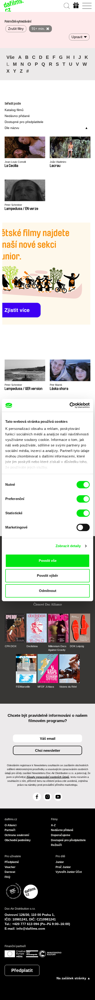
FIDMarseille (23, 686)
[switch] (83, 499)
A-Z (53, 825)
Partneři (10, 830)
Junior (60, 862)
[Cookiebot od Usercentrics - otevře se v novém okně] (69, 405)
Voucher (10, 867)
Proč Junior (63, 867)
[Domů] (13, 5)
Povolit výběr (47, 575)
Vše (10, 57)
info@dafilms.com (30, 928)
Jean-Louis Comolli (15, 161)
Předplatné (12, 862)
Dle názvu (12, 128)
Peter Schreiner (13, 204)
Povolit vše (47, 561)
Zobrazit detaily (68, 546)
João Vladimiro (58, 161)
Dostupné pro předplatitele (24, 122)
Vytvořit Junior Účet (69, 872)
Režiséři (56, 845)
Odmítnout (47, 591)
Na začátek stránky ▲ (73, 978)
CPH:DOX (10, 646)
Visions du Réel (68, 686)
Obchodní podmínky (18, 840)
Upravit (76, 37)
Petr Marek (56, 384)
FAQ (7, 877)
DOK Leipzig (77, 646)
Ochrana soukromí (17, 835)
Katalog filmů (14, 110)
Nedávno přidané (17, 116)
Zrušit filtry (16, 29)
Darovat (10, 872)
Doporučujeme (60, 835)
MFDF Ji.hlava (46, 686)
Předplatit (22, 970)
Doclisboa (32, 646)
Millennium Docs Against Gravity (57, 648)
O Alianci (10, 825)
